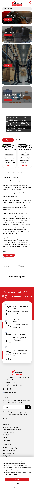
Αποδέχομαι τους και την (18, 413)
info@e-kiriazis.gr (11, 382)
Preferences (17, 487)
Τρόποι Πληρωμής (9, 450)
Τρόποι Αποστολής (9, 453)
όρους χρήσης (21, 412)
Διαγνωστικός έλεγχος (10, 427)
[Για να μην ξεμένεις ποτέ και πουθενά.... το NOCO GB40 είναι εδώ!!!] (17, 115)
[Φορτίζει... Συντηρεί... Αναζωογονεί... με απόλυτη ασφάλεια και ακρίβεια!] (17, 124)
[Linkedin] (10, 389)
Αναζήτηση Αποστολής (10, 448)
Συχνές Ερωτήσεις (9, 435)
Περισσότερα (9, 255)
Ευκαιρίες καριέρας (9, 432)
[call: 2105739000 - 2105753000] (8, 4)
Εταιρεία (6, 422)
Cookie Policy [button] (9, 472)
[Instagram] (7, 389)
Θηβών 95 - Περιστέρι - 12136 (14, 385)
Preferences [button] (15, 474)
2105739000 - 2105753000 (13, 377)
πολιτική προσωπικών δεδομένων (16, 414)
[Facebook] (3, 389)
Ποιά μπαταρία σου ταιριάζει (12, 430)
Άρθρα (5, 437)
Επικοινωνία (7, 440)
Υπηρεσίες (6, 424)
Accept (17, 479)
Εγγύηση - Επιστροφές (10, 456)
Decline (17, 483)
